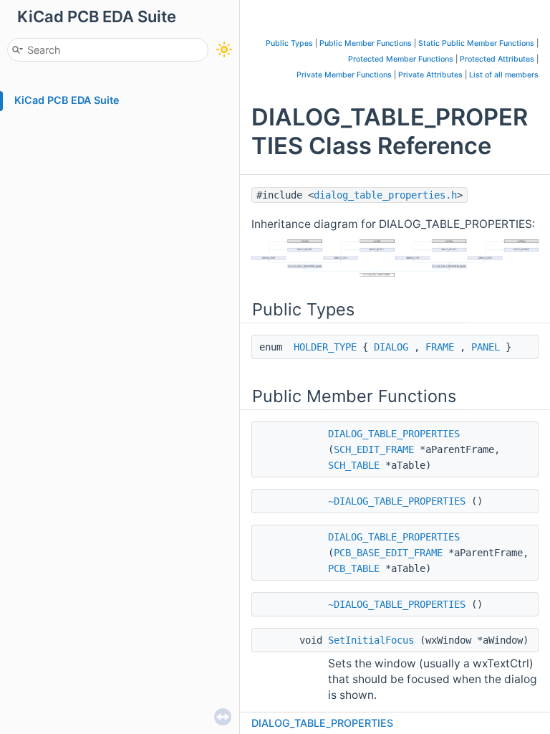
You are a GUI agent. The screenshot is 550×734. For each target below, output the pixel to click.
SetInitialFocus (371, 640)
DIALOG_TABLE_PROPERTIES (394, 433)
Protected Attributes (497, 59)
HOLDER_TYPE (325, 347)
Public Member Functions (365, 43)
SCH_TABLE (354, 465)
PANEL (485, 347)
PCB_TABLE (354, 568)
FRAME (439, 347)
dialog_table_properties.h (385, 195)
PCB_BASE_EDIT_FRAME (388, 552)
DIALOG (391, 347)
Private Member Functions (344, 75)
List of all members (504, 75)
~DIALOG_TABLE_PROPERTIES (396, 501)
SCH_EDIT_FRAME (374, 449)
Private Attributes (430, 75)
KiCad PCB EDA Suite (67, 100)
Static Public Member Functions (476, 43)
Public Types (289, 43)
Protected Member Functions (400, 59)
